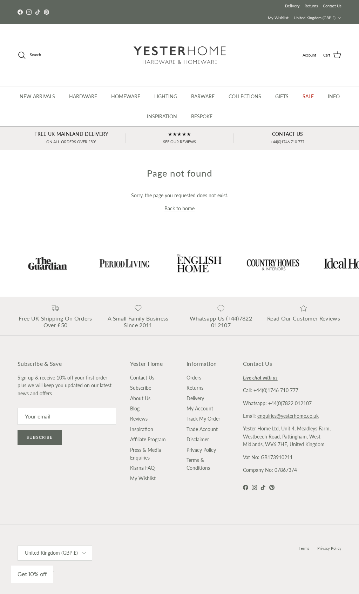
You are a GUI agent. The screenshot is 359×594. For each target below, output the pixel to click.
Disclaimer (198, 439)
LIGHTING (165, 96)
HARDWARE (83, 96)
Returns (311, 6)
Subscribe (40, 437)
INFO (334, 96)
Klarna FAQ (142, 468)
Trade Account (202, 429)
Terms (304, 548)
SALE (308, 96)
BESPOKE (201, 116)
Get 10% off (32, 574)
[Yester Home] (179, 55)
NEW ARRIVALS (37, 96)
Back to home (179, 208)
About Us (140, 398)
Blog (135, 408)
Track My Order (203, 419)
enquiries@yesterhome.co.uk (288, 416)
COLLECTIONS (245, 96)
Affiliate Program (148, 439)
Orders (194, 378)
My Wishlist (278, 17)
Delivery (292, 6)
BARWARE (203, 96)
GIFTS (282, 96)
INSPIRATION (162, 116)
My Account (200, 408)
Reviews (139, 419)
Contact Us (332, 6)
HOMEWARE (125, 96)
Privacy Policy (201, 450)
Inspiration (141, 429)
